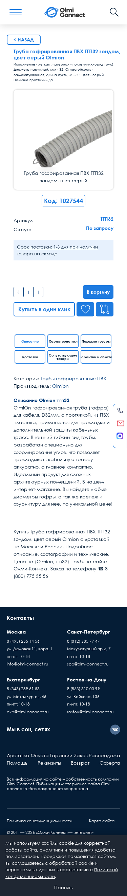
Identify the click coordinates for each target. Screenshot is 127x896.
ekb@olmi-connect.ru (27, 711)
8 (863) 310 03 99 (83, 688)
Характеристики (63, 341)
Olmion (60, 386)
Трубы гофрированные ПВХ (73, 378)
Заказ (81, 755)
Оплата (40, 755)
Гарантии (61, 755)
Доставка (30, 357)
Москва (16, 632)
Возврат (80, 763)
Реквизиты (49, 763)
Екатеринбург (23, 679)
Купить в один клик (44, 309)
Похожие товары (96, 341)
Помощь (17, 763)
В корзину (98, 292)
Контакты (20, 618)
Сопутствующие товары (63, 357)
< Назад (24, 39)
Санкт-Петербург (88, 632)
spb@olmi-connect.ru (87, 663)
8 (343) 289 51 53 (23, 688)
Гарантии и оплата (96, 357)
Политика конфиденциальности (39, 820)
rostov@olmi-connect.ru (90, 711)
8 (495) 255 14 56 (23, 641)
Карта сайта (101, 820)
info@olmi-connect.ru (27, 663)
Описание (30, 341)
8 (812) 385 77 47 (83, 641)
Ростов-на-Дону (86, 679)
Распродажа (104, 755)
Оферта (110, 763)
